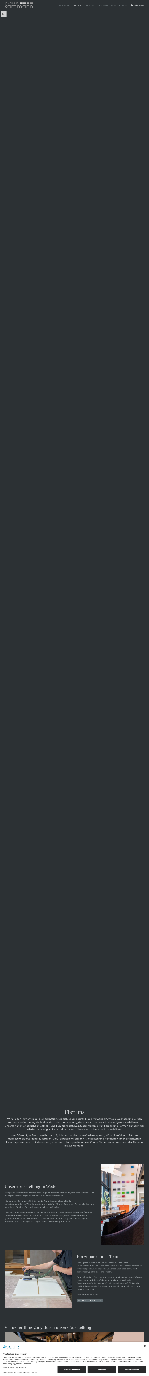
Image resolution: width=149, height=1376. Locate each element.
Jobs (113, 5)
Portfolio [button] (90, 5)
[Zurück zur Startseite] (19, 5)
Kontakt (123, 5)
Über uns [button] (77, 5)
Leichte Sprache (139, 5)
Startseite (64, 5)
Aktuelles (103, 5)
